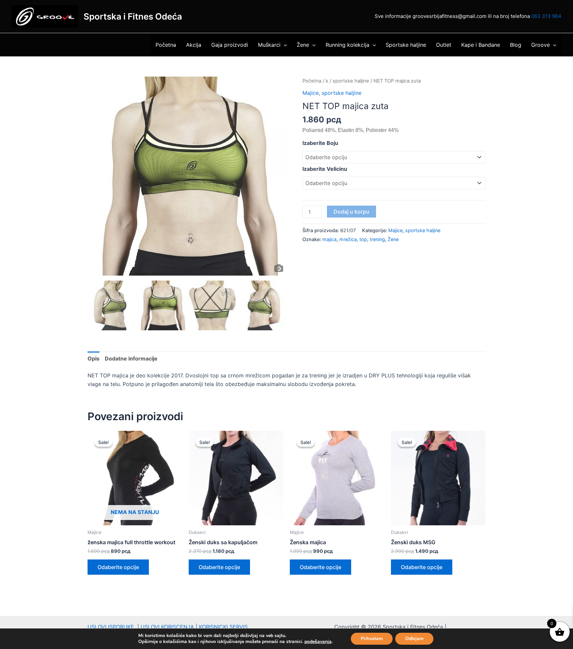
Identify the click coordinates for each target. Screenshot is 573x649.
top (363, 239)
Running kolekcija (347, 44)
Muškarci (269, 44)
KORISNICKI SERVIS (223, 626)
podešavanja (318, 642)
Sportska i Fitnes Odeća (133, 16)
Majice (310, 93)
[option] (187, 176)
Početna (166, 44)
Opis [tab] (93, 358)
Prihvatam (372, 638)
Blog (515, 44)
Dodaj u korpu (351, 211)
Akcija (193, 44)
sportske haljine (351, 81)
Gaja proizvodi (229, 44)
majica (329, 239)
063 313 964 (546, 16)
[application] (284, 44)
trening (377, 239)
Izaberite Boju (320, 143)
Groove (540, 44)
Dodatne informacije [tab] (131, 358)
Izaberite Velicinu (324, 168)
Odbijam (414, 638)
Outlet (443, 44)
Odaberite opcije (118, 567)
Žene (303, 44)
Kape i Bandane (480, 44)
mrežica (348, 239)
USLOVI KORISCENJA (167, 626)
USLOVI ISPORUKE (112, 626)
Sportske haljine (406, 44)
